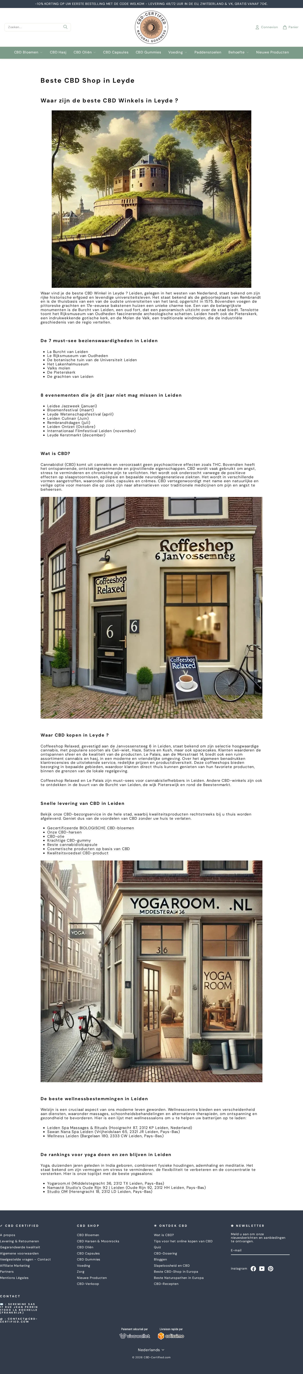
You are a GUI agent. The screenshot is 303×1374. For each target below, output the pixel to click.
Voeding (175, 52)
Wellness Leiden (63, 1135)
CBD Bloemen (26, 52)
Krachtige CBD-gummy (69, 840)
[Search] (65, 27)
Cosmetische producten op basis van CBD (88, 848)
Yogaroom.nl (58, 1183)
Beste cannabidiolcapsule (72, 844)
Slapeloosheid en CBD (172, 1266)
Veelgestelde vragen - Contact (25, 1259)
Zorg (80, 1272)
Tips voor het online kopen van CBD (183, 1241)
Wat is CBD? (164, 1235)
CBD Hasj (58, 52)
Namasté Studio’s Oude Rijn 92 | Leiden (85, 1187)
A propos (7, 1235)
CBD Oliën (83, 52)
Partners (7, 1272)
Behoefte (236, 52)
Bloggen (160, 1259)
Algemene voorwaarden (19, 1253)
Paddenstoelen (208, 52)
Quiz (157, 1247)
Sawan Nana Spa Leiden (70, 1131)
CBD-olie (56, 836)
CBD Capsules (115, 52)
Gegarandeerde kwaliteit (20, 1247)
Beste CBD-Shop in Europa (176, 1272)
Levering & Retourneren (19, 1241)
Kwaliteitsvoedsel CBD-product (78, 853)
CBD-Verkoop (88, 1284)
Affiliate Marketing (15, 1266)
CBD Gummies (148, 52)
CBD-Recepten (166, 1284)
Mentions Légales (14, 1278)
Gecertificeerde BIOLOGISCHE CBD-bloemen (90, 827)
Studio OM (57, 1191)
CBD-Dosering (165, 1253)
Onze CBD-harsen (64, 832)
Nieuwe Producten (272, 52)
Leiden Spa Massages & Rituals (77, 1127)
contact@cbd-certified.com (19, 1320)
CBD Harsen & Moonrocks (98, 1241)
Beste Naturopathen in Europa (179, 1278)
